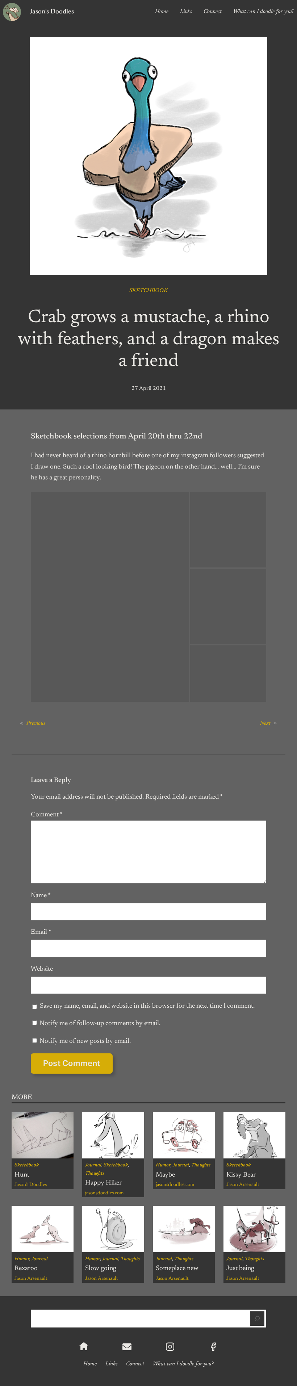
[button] (110, 597)
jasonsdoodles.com (104, 1193)
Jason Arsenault (242, 1184)
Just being (240, 1268)
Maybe (165, 1175)
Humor (163, 1165)
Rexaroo (26, 1268)
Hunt (21, 1175)
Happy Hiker (103, 1183)
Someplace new (177, 1268)
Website (42, 969)
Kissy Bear (241, 1175)
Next (265, 723)
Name (41, 895)
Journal (93, 1165)
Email (41, 932)
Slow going (100, 1268)
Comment (47, 815)
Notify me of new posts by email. (85, 1041)
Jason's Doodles (52, 12)
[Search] (257, 1318)
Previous (35, 723)
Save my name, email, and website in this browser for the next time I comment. (147, 1006)
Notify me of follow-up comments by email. (99, 1023)
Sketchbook (148, 291)
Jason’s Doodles (30, 1184)
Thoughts (94, 1173)
